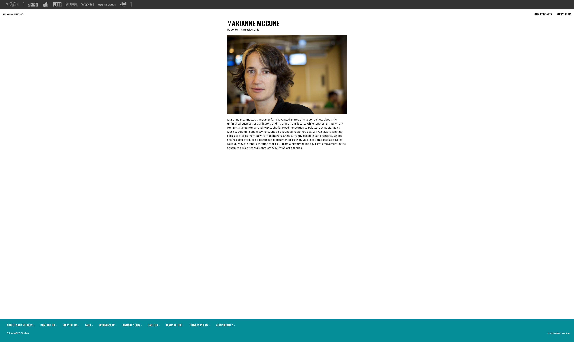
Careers (153, 325)
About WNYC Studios (19, 325)
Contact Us (47, 325)
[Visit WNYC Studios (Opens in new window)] (57, 4)
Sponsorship (107, 325)
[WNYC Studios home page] (16, 14)
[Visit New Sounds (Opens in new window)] (107, 5)
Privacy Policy (199, 325)
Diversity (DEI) (131, 325)
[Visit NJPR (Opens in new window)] (71, 4)
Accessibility (224, 325)
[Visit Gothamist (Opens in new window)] (45, 4)
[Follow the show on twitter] (39, 332)
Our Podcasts (543, 14)
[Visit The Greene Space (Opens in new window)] (123, 4)
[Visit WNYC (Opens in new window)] (33, 5)
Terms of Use (174, 325)
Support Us (564, 14)
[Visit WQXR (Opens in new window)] (87, 4)
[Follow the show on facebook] (33, 332)
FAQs (88, 325)
